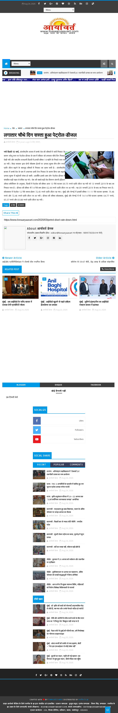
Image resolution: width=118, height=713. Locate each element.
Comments (76, 464)
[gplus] (51, 3)
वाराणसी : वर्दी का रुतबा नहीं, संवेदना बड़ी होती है (63, 547)
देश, (33, 142)
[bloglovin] (63, 3)
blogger (21, 385)
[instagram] (87, 3)
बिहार (108, 73)
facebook (96, 385)
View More (109, 269)
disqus (58, 385)
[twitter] (45, 3)
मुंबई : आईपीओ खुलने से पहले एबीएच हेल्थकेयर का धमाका (55, 303)
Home (6, 128)
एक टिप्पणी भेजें (12, 397)
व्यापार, (38, 142)
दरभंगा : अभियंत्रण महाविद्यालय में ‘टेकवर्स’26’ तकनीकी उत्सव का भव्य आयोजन (64, 73)
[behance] (81, 3)
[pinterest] (57, 3)
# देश (13, 205)
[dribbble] (69, 3)
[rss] (75, 3)
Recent (41, 464)
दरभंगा (31, 73)
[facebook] (39, 3)
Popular (59, 464)
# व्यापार (21, 205)
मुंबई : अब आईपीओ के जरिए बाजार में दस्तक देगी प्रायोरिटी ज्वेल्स (17, 303)
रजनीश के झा (83, 700)
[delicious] (93, 3)
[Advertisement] (59, 47)
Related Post (12, 269)
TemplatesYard (55, 700)
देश (13, 128)
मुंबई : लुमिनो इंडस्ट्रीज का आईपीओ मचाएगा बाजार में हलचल (93, 303)
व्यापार (20, 128)
